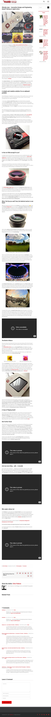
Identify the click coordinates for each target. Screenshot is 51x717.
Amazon (19, 516)
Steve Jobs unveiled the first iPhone (20, 44)
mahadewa (3, 617)
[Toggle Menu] (48, 1)
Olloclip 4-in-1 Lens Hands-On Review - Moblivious (10, 624)
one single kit (29, 114)
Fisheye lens (9, 206)
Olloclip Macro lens (7, 346)
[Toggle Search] (44, 1)
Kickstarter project (26, 84)
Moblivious (11, 714)
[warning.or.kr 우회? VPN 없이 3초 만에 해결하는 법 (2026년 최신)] (40, 29)
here (29, 418)
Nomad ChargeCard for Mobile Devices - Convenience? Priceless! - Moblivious (15, 633)
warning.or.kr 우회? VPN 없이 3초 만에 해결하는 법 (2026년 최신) (45, 32)
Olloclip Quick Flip (14, 369)
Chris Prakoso (17, 584)
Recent (43, 12)
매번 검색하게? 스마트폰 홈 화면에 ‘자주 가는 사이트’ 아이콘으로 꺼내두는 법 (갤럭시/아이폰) (45, 56)
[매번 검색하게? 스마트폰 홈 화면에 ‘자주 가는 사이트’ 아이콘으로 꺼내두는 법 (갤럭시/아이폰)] (40, 51)
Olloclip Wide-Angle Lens (8, 187)
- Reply (14, 617)
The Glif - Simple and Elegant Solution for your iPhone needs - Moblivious (14, 657)
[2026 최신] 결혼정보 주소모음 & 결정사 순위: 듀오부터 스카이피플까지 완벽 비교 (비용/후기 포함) (45, 20)
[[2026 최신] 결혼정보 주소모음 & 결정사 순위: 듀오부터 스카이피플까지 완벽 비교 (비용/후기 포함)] (40, 15)
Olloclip (9, 78)
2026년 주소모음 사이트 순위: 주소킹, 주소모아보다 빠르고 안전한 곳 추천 (45, 43)
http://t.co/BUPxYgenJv (15, 620)
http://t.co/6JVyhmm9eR (16, 613)
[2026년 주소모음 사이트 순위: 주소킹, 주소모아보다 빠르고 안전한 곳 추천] (40, 40)
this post (25, 370)
